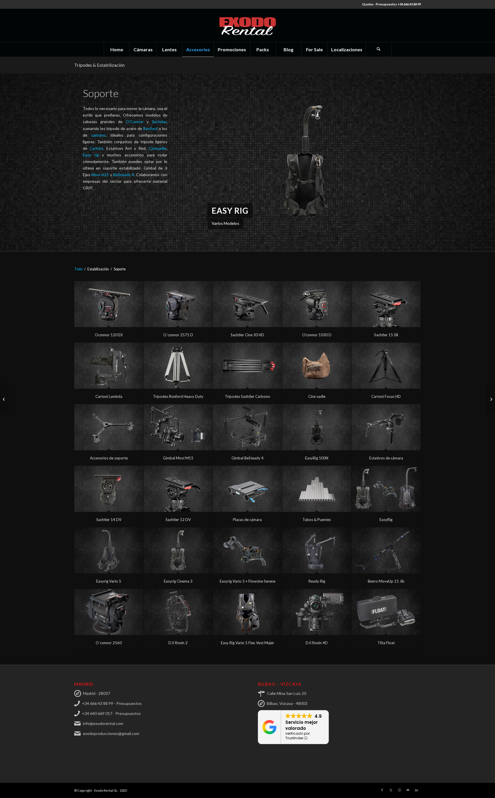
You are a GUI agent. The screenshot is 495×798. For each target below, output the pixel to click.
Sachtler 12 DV (178, 519)
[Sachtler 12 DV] (178, 489)
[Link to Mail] (408, 790)
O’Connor (136, 121)
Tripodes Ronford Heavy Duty (178, 396)
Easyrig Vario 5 (108, 581)
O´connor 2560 (109, 642)
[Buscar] (379, 49)
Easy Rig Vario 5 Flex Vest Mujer (247, 642)
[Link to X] (390, 790)
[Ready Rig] (316, 550)
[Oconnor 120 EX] (108, 304)
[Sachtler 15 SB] (386, 304)
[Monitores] (490, 399)
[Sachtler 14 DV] (108, 489)
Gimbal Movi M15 (178, 458)
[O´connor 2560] (108, 612)
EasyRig (386, 519)
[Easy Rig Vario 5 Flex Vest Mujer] (247, 612)
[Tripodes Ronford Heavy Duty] (178, 366)
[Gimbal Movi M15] (178, 427)
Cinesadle (157, 148)
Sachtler (159, 121)
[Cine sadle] (316, 366)
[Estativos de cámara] (386, 427)
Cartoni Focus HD (386, 396)
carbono (98, 135)
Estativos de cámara (386, 458)
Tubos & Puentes (316, 519)
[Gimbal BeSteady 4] (247, 427)
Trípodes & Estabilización (99, 65)
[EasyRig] (386, 489)
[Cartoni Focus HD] (386, 366)
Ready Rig (317, 581)
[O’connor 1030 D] (316, 304)
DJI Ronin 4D (317, 642)
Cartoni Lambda (108, 396)
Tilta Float (386, 642)
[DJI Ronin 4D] (316, 612)
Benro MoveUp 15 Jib (386, 581)
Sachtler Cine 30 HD (247, 335)
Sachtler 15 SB (386, 335)
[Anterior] (209, 162)
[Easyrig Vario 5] (108, 550)
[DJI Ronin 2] (178, 612)
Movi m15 (100, 174)
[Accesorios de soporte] (108, 427)
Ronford (150, 128)
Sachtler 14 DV (108, 519)
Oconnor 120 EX (109, 335)
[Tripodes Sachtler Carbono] (247, 366)
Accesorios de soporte (109, 458)
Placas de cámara (247, 519)
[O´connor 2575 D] (178, 304)
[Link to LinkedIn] (416, 790)
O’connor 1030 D (316, 335)
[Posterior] (408, 162)
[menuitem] (116, 49)
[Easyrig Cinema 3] (178, 550)
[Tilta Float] (386, 612)
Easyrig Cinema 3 (178, 581)
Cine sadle (316, 396)
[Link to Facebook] (382, 790)
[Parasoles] (4, 399)
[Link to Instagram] (399, 790)
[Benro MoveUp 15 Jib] (386, 550)
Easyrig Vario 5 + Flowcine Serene (247, 581)
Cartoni (96, 148)
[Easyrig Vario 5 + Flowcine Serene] (247, 550)
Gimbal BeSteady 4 (247, 458)
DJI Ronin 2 (178, 642)
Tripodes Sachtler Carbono (247, 396)
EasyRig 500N (316, 458)
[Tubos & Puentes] (316, 489)
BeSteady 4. (124, 174)
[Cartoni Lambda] (108, 366)
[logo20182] (247, 25)
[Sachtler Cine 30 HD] (247, 304)
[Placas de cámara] (247, 489)
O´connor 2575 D (178, 335)
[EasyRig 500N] (316, 427)
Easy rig (91, 154)
